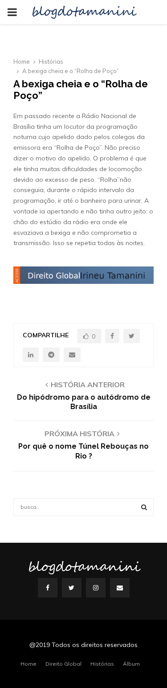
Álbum (131, 663)
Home (28, 663)
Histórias (102, 663)
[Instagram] (96, 588)
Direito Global (63, 663)
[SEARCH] (144, 507)
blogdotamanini (84, 12)
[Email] (120, 588)
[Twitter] (71, 588)
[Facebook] (47, 588)
